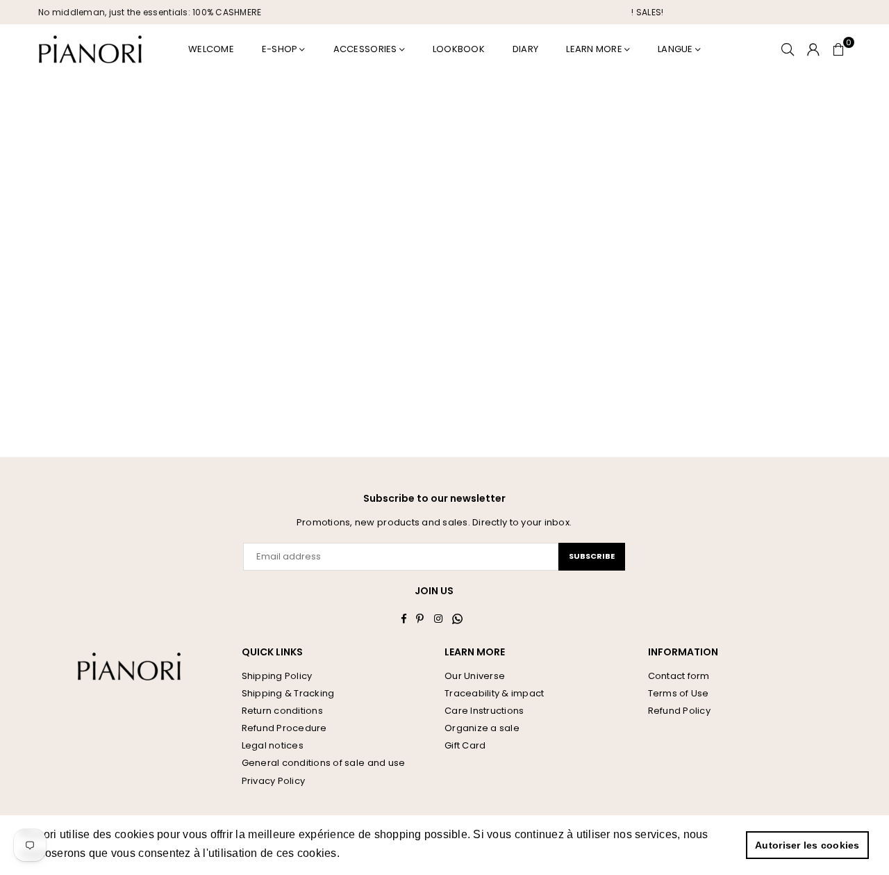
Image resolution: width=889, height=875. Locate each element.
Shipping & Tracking (288, 693)
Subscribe (592, 556)
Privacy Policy (274, 780)
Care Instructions (484, 710)
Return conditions (282, 710)
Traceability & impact (494, 693)
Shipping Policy (277, 675)
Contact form (679, 675)
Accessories (365, 49)
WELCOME (211, 49)
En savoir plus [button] (380, 853)
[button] (838, 49)
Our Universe (474, 675)
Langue (675, 49)
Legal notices (273, 745)
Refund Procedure (284, 728)
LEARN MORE (594, 49)
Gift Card (464, 745)
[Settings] (813, 49)
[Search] (787, 49)
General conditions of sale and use (324, 762)
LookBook (459, 49)
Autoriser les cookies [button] (807, 845)
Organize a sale (482, 728)
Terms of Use (678, 693)
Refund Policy (679, 710)
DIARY (525, 49)
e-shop (280, 49)
